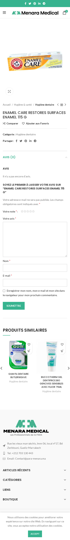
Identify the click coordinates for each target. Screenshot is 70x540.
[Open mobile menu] (4, 12)
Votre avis (9, 218)
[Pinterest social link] (34, 3)
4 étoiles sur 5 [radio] (30, 211)
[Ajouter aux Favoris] (29, 344)
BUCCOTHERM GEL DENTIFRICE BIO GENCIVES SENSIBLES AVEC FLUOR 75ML (51, 382)
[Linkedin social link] (39, 3)
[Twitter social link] (29, 3)
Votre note (10, 211)
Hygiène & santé (23, 104)
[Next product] (65, 105)
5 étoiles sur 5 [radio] (33, 211)
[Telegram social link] (44, 3)
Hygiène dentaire (44, 104)
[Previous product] (58, 105)
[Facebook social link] (25, 3)
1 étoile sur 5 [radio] (22, 211)
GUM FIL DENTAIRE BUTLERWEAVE (18, 375)
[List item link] (35, 453)
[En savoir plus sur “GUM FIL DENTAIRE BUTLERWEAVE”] (29, 351)
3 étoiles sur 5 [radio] (27, 211)
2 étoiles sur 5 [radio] (25, 211)
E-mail (7, 275)
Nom (6, 260)
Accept (35, 533)
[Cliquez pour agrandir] (9, 91)
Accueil (7, 104)
